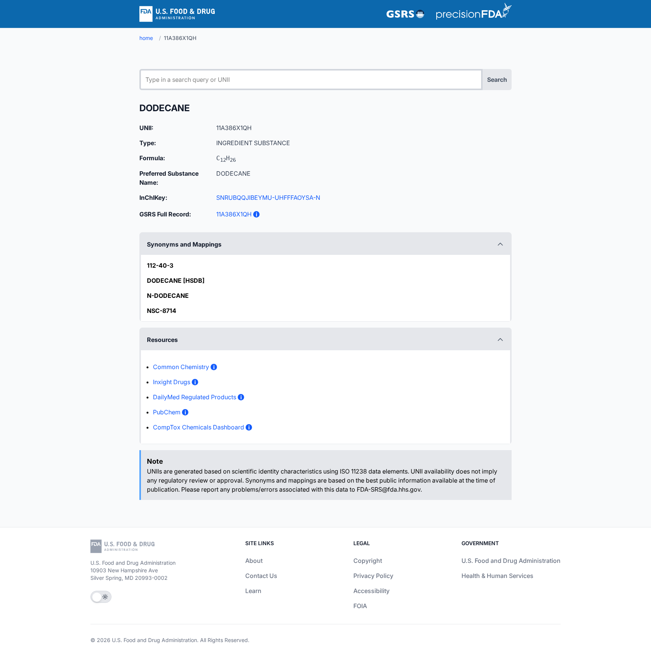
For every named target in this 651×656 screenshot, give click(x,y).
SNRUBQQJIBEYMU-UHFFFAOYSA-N (268, 197)
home (146, 38)
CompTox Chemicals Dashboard (198, 427)
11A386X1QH (234, 214)
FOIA (360, 606)
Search (497, 79)
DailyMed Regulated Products (194, 397)
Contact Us (261, 575)
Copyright (367, 560)
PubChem (166, 412)
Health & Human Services (497, 575)
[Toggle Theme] (101, 597)
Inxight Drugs (171, 382)
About (254, 560)
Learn (253, 591)
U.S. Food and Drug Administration (511, 560)
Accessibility (371, 591)
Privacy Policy (373, 575)
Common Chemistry (181, 367)
